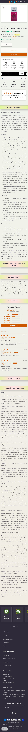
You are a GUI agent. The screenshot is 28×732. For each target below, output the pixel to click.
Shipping (14, 36)
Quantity (3, 41)
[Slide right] (17, 626)
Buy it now (14, 54)
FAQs (4, 646)
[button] (3, 1)
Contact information (15, 728)
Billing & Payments (7, 639)
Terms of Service (7, 665)
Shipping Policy (7, 662)
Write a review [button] (14, 325)
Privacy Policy (6, 655)
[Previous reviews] (2, 95)
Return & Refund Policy (9, 658)
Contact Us (6, 642)
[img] (4, 335)
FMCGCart (13, 722)
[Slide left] (10, 626)
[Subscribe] (22, 707)
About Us (5, 635)
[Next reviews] (26, 95)
